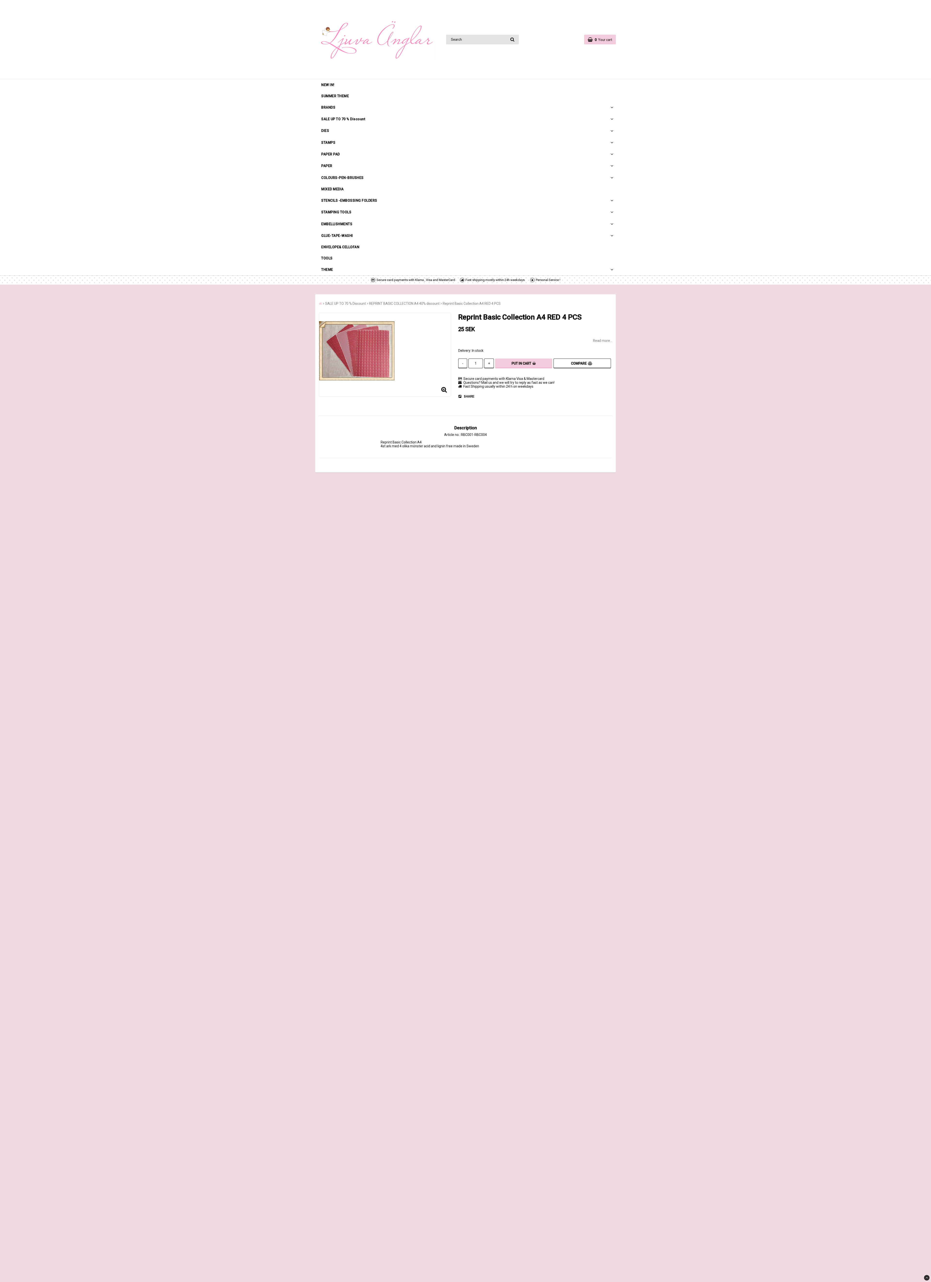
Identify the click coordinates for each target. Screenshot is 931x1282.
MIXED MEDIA (332, 189)
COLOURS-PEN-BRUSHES (342, 178)
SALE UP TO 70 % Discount (343, 119)
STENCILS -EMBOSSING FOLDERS (349, 200)
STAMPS (328, 142)
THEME (327, 270)
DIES (325, 131)
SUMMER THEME (335, 96)
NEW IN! (328, 85)
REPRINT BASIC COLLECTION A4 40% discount (404, 303)
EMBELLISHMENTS (336, 224)
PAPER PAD (330, 154)
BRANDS (328, 107)
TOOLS (327, 258)
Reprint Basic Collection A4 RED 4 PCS (472, 303)
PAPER (326, 166)
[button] (600, 39)
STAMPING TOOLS (336, 212)
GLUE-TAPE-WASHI (337, 236)
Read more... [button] (602, 341)
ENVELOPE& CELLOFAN (340, 247)
